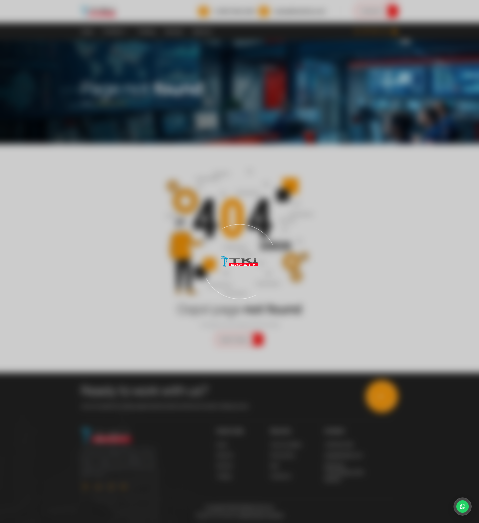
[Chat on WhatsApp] (462, 506)
